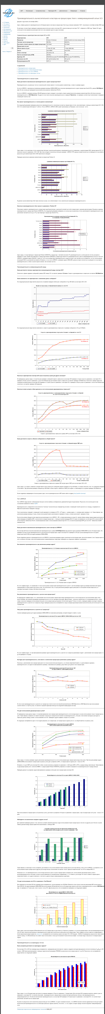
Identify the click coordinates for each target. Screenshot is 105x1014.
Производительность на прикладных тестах (29, 73)
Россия (5, 39)
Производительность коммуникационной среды (30, 69)
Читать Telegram (7, 51)
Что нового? (7, 24)
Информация (74, 10)
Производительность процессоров (26, 68)
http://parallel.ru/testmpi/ (80, 493)
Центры (5, 36)
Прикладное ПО (52, 10)
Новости (6, 41)
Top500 (35, 503)
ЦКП (22, 10)
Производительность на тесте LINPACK (28, 71)
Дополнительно (63, 10)
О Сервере (6, 22)
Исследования (7, 29)
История (6, 37)
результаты (40, 934)
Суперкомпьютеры (40, 10)
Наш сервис (7, 42)
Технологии (6, 27)
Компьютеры (7, 25)
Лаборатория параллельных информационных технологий (31, 1009)
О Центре (82, 10)
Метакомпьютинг (8, 30)
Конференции (7, 34)
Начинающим (29, 10)
